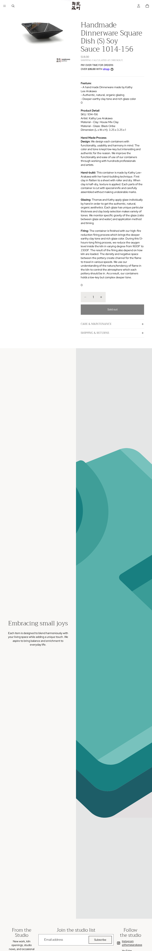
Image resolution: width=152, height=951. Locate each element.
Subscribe (100, 939)
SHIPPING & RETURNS (95, 332)
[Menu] (4, 5)
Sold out (112, 309)
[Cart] (147, 6)
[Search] (13, 6)
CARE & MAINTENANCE (96, 323)
